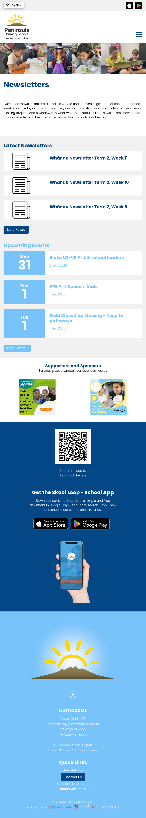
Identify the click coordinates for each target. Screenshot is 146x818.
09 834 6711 (79, 719)
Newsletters (73, 770)
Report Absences (73, 789)
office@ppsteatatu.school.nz (77, 724)
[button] (14, 5)
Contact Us (73, 777)
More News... (16, 230)
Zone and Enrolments (73, 784)
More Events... (17, 348)
